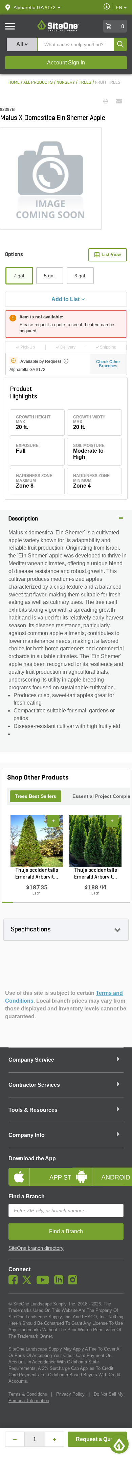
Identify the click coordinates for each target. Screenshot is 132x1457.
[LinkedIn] (60, 1282)
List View (111, 254)
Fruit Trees (107, 82)
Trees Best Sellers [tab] (35, 796)
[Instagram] (74, 1282)
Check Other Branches (108, 363)
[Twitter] (28, 1282)
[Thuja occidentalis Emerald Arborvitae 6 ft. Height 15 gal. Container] (95, 841)
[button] (35, 7)
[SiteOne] (58, 30)
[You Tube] (44, 1282)
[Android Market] (97, 1171)
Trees (85, 82)
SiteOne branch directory (36, 1248)
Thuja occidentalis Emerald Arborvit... (36, 874)
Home (14, 82)
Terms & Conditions (27, 1394)
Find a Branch (26, 1196)
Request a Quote (97, 1439)
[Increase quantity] (55, 1439)
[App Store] (34, 1171)
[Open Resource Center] (119, 1444)
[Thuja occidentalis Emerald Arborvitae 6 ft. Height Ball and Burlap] (36, 841)
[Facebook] (14, 1282)
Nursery (66, 82)
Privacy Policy (70, 1394)
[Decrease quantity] (15, 1439)
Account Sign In (66, 62)
